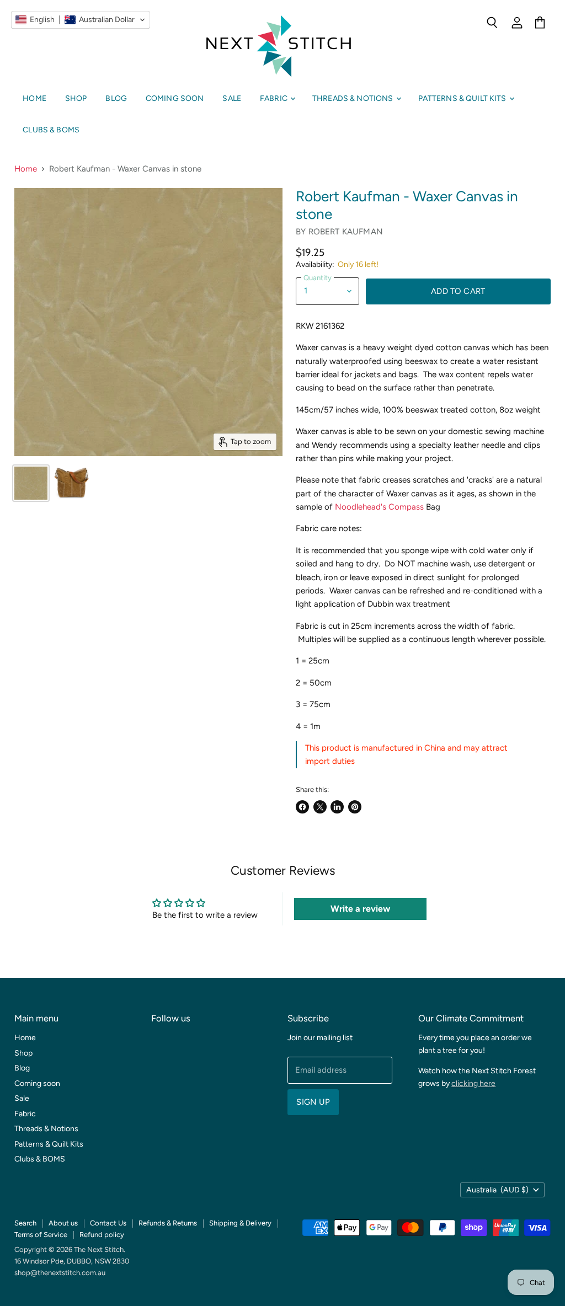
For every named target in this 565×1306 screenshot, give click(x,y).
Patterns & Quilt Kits (463, 98)
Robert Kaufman (345, 232)
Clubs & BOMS (51, 130)
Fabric (274, 98)
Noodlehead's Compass (380, 507)
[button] (80, 20)
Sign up (313, 1102)
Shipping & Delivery (240, 1223)
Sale (231, 98)
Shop (76, 98)
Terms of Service (40, 1234)
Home (34, 98)
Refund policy (101, 1234)
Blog (116, 98)
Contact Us (108, 1223)
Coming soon (175, 98)
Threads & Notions (353, 98)
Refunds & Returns (167, 1223)
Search (25, 1223)
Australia (497, 1190)
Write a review (360, 908)
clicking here (473, 1083)
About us (63, 1223)
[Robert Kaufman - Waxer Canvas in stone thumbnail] (31, 483)
